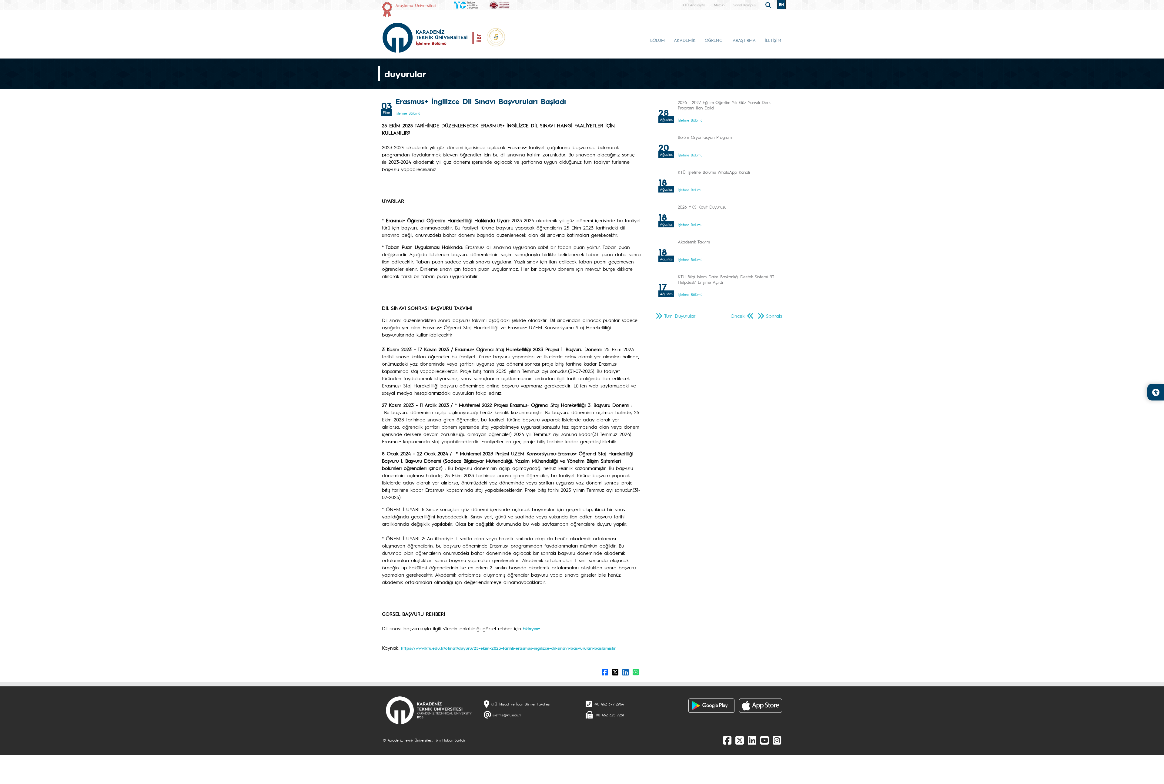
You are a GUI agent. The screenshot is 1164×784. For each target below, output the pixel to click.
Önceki (738, 316)
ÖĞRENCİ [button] (714, 40)
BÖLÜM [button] (657, 40)
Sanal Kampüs (744, 4)
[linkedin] (752, 740)
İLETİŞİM (773, 40)
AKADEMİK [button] (685, 40)
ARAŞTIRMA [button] (744, 40)
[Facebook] (727, 740)
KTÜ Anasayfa (693, 4)
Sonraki (774, 316)
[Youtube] (764, 740)
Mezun (719, 4)
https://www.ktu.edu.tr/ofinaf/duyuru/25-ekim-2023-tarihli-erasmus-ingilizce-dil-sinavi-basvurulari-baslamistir (508, 648)
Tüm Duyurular (680, 316)
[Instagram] (777, 740)
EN (781, 4)
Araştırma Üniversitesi (415, 5)
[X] (739, 740)
